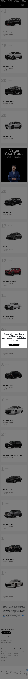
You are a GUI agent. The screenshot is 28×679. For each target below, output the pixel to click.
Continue (14, 344)
